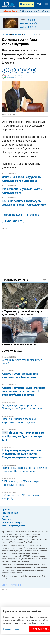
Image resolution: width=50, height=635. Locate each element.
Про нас (6, 509)
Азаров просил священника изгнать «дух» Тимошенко (20, 375)
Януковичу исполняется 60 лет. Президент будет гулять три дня (23, 436)
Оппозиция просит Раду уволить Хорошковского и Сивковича (21, 178)
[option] (25, 23)
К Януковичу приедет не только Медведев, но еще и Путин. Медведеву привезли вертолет (22, 453)
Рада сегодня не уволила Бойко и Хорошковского (22, 190)
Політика (16, 34)
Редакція (6, 519)
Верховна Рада (12, 215)
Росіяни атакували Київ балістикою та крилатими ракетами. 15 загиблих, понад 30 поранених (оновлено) (32, 28)
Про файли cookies (11, 629)
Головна (6, 34)
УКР (39, 4)
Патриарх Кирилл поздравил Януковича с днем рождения (19, 420)
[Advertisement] (25, 249)
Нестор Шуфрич (13, 220)
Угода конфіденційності (13, 525)
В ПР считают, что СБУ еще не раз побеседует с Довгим (21, 483)
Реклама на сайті (10, 512)
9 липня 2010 (30, 34)
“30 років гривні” (29, 11)
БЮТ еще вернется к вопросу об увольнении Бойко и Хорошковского (24, 202)
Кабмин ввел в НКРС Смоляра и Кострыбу (20, 496)
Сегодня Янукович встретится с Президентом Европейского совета (22, 406)
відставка (32, 215)
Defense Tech (9, 11)
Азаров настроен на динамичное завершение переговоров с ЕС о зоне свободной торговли (23, 391)
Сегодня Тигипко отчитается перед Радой (22, 361)
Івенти (5, 516)
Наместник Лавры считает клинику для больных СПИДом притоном (24, 469)
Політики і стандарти (12, 522)
